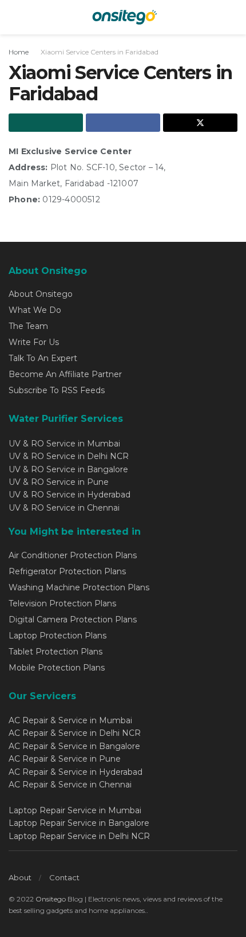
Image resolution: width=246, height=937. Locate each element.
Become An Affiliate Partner (65, 374)
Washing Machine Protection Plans (79, 587)
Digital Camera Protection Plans (73, 619)
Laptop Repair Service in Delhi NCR (79, 836)
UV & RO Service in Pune (59, 482)
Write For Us (34, 342)
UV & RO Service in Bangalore (68, 469)
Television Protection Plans (62, 603)
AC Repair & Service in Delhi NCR (75, 733)
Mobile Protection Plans (57, 667)
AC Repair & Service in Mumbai (70, 720)
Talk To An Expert (43, 358)
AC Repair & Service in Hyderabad (75, 772)
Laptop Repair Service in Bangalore (79, 823)
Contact (64, 877)
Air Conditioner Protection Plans (73, 555)
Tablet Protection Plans (55, 651)
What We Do (35, 310)
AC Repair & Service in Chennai (70, 784)
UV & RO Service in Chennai (64, 508)
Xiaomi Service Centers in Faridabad (99, 52)
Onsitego (50, 899)
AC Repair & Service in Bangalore (74, 746)
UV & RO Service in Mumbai (64, 443)
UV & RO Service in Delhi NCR (69, 456)
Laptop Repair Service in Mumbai (75, 810)
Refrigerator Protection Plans (67, 571)
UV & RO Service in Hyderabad (69, 494)
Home (19, 52)
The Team (28, 326)
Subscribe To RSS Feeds (57, 390)
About (20, 877)
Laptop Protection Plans (57, 635)
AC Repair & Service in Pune (65, 759)
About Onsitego (41, 294)
